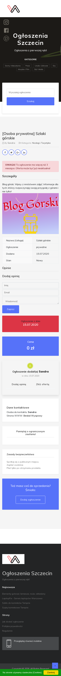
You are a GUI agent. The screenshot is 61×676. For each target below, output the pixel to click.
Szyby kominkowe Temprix (15, 607)
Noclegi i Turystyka (41, 143)
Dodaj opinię (19, 384)
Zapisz (11, 309)
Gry (54, 66)
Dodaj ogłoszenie (30, 499)
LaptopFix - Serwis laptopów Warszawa (22, 598)
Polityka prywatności (12, 626)
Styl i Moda (38, 69)
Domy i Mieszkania (13, 66)
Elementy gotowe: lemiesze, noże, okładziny (23, 593)
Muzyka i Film (23, 69)
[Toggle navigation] (54, 9)
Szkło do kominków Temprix (16, 603)
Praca (27, 66)
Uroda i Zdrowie (41, 66)
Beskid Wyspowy (32, 415)
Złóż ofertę (42, 384)
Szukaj (30, 101)
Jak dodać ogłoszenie (13, 621)
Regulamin (7, 630)
